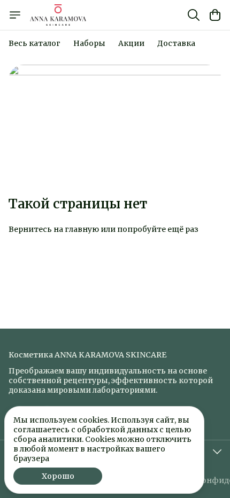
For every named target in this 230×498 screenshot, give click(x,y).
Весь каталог (34, 43)
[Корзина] (215, 15)
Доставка (176, 43)
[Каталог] (15, 15)
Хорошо (58, 476)
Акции (131, 43)
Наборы (89, 43)
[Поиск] (193, 15)
